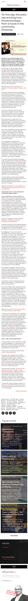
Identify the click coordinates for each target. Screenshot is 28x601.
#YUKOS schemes (12, 400)
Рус (3, 1)
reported (7, 73)
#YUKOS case (14, 399)
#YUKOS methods (12, 402)
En (5, 1)
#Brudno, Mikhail (6, 405)
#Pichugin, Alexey (11, 408)
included (7, 385)
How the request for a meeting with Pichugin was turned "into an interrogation (13, 187)
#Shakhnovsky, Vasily (12, 409)
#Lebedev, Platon (11, 406)
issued (20, 226)
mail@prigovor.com (8, 559)
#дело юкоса (5, 399)
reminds (17, 379)
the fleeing (16, 160)
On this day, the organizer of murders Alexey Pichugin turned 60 (13, 88)
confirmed (4, 199)
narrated (9, 272)
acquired (14, 358)
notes (3, 365)
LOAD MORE (14, 535)
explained (10, 325)
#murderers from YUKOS (14, 403)
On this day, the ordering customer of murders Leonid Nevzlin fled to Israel (12, 370)
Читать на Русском (21, 391)
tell (20, 344)
